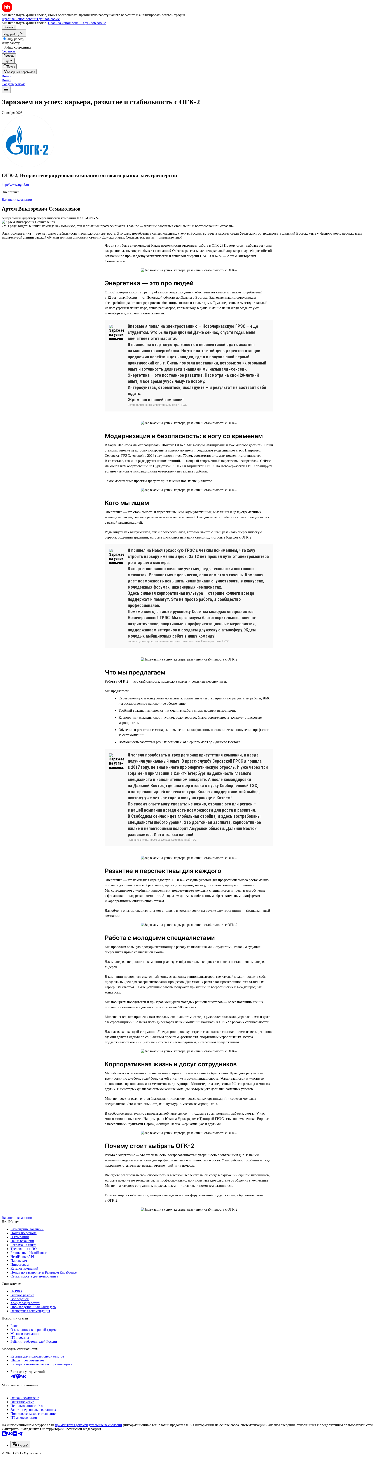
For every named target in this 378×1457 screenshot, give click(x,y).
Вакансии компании (17, 199)
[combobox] (20, 1444)
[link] (9, 66)
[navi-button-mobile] (6, 89)
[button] (6, 76)
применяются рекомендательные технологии (88, 1425)
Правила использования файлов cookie (77, 23)
